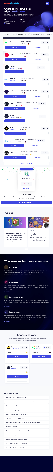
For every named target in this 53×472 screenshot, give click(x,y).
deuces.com (12, 105)
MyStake (12, 78)
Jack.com (13, 42)
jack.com (12, 43)
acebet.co (12, 92)
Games (43, 463)
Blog (47, 463)
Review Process (14, 463)
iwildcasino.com (13, 129)
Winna (12, 140)
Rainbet (12, 115)
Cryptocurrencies (35, 463)
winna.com (12, 141)
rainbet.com (12, 117)
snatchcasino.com (15, 348)
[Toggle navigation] (47, 3)
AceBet (12, 91)
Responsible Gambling (24, 463)
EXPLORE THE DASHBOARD (25, 202)
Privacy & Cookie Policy (26, 465)
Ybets (11, 54)
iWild (11, 127)
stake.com (12, 154)
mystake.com (12, 80)
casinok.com (12, 68)
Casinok (12, 66)
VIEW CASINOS (25, 188)
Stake (11, 152)
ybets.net (12, 56)
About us (7, 463)
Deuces (12, 103)
